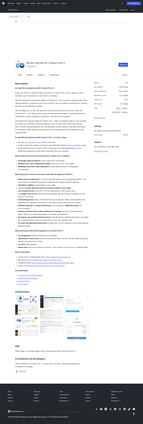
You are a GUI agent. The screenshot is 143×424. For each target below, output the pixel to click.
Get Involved (89, 391)
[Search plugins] (28, 17)
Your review (98, 135)
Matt (113, 394)
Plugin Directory (13, 10)
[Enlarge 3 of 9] (36, 319)
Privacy (10, 401)
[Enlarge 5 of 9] (61, 298)
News (9, 394)
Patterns (36, 401)
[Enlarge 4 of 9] (36, 332)
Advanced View (99, 118)
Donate (88, 397)
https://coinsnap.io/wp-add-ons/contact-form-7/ (44, 260)
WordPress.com (117, 391)
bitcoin (118, 108)
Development (54, 75)
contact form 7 (116, 112)
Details (19, 75)
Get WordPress (134, 3)
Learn (61, 391)
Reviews (30, 75)
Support (125, 75)
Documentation (64, 394)
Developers (63, 397)
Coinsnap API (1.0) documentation (30, 275)
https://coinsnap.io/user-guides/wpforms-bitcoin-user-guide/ (52, 263)
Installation (41, 75)
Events (87, 394)
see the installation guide (77, 145)
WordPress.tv (65, 401)
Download (123, 65)
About (10, 391)
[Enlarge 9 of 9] (86, 317)
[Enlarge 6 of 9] (61, 312)
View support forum (101, 151)
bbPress (114, 397)
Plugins (36, 397)
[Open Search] (122, 3)
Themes (36, 394)
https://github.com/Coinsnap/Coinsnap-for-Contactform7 (44, 266)
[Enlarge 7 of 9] (61, 324)
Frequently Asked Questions (28, 278)
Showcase (37, 391)
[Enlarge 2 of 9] (36, 307)
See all (125, 135)
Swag (88, 401)
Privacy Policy (23, 284)
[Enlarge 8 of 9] (86, 298)
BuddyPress (116, 401)
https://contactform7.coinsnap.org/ (57, 257)
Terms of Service (24, 281)
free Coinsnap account (33, 142)
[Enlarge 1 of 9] (36, 298)
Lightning (124, 112)
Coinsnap (32, 66)
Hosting (10, 397)
